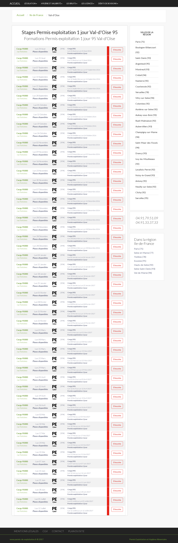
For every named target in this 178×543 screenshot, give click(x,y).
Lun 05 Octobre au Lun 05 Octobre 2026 (81, 107)
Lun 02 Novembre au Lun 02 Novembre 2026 (83, 144)
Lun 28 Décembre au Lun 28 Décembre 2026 (83, 219)
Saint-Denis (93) (143, 58)
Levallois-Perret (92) (145, 169)
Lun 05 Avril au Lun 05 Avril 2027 (79, 379)
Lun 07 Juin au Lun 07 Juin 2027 (79, 463)
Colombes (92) (142, 103)
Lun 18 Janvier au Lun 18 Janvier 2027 (81, 276)
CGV (45, 531)
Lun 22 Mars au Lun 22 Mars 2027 (79, 360)
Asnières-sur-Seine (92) (146, 109)
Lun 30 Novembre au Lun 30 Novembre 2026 (83, 182)
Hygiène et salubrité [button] (51, 3)
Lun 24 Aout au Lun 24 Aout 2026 (79, 51)
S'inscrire (117, 50)
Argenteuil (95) (142, 63)
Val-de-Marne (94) (143, 272)
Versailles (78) (142, 92)
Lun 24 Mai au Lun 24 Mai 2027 (78, 445)
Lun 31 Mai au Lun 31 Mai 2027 (78, 454)
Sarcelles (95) (141, 198)
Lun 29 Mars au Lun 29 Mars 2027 (79, 369)
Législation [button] (30, 3)
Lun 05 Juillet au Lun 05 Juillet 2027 (80, 501)
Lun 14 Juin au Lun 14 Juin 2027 (79, 473)
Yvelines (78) (140, 256)
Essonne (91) (140, 260)
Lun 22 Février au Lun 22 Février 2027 (81, 323)
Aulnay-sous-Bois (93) (146, 115)
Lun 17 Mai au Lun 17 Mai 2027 (78, 435)
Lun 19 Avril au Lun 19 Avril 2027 (79, 398)
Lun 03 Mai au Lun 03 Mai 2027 (78, 416)
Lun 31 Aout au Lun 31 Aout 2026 (79, 60)
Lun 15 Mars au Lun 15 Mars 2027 (79, 351)
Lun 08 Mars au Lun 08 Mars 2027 (79, 341)
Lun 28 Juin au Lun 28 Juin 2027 (79, 491)
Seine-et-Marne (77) (143, 252)
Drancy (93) (141, 153)
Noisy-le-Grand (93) (145, 175)
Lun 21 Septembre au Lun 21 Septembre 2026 (83, 88)
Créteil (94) (140, 75)
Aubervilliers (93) (143, 126)
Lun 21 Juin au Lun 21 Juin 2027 (79, 482)
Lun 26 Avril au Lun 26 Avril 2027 (79, 407)
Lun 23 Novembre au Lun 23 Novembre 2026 (83, 172)
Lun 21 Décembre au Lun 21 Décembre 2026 (83, 210)
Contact (58, 531)
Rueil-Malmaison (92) (145, 120)
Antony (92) (141, 181)
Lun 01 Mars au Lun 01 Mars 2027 (79, 332)
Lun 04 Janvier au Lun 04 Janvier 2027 (81, 257)
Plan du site (76, 531)
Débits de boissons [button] (107, 3)
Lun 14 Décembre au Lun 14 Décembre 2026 (83, 201)
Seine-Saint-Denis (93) (144, 268)
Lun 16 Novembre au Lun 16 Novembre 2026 (83, 163)
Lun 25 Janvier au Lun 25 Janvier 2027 (81, 285)
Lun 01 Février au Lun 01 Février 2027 (81, 294)
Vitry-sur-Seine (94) (144, 98)
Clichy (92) (140, 192)
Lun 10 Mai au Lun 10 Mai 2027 (78, 426)
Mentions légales (26, 531)
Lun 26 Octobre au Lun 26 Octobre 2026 (81, 135)
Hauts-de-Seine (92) (143, 265)
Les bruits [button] (71, 3)
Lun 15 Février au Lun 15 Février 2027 (81, 313)
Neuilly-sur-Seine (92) (145, 186)
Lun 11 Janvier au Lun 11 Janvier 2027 (81, 266)
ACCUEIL (15, 3)
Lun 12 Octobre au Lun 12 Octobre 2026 (81, 116)
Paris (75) (140, 41)
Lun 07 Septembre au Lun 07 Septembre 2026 (83, 69)
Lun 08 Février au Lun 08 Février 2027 (81, 304)
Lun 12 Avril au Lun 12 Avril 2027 (79, 388)
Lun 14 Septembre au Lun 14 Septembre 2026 (83, 79)
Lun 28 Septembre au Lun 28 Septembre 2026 (83, 97)
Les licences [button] (87, 3)
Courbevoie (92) (143, 86)
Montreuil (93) (142, 69)
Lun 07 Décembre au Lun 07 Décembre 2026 (83, 191)
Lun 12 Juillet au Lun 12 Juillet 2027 (80, 510)
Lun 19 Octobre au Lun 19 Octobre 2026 (81, 126)
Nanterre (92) (142, 80)
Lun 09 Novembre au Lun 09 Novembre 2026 (83, 154)
